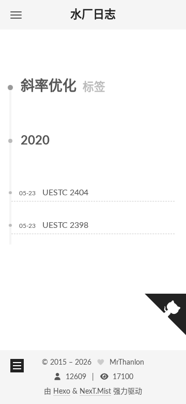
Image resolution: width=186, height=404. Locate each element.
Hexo (61, 391)
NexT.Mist (95, 391)
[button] (16, 15)
